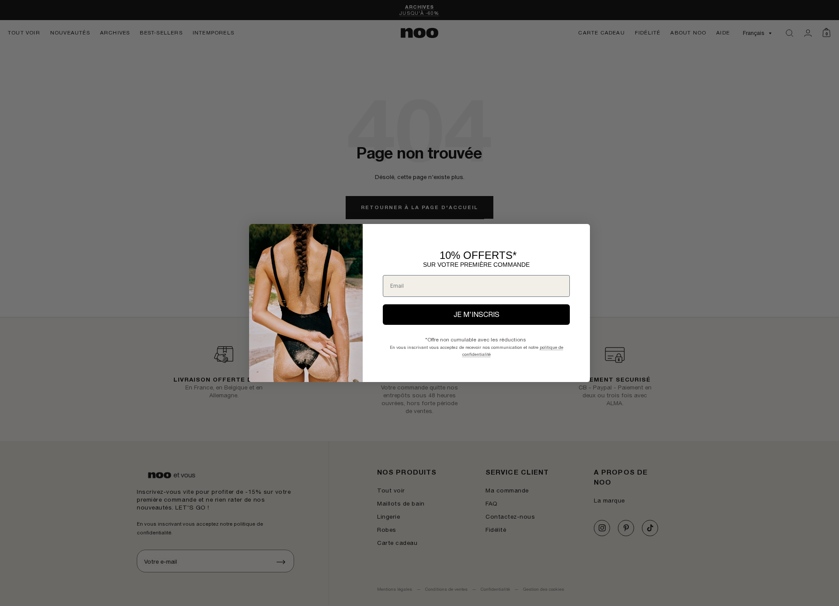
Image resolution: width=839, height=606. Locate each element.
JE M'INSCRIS (476, 314)
